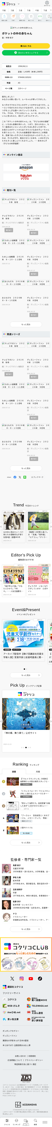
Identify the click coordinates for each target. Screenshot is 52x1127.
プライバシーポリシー (34, 1060)
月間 (38, 771)
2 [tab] (24, 747)
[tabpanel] (26, 721)
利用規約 (32, 1056)
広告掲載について (15, 1060)
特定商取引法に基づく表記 (25, 1064)
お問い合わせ (20, 1056)
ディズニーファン (10, 1035)
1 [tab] (21, 747)
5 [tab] (30, 747)
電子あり (9, 230)
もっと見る (26, 842)
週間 (14, 771)
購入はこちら (26, 46)
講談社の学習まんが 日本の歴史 (16, 1040)
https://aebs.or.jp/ (9, 1095)
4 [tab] (28, 747)
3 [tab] (26, 747)
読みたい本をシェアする (28, 52)
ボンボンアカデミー (11, 1031)
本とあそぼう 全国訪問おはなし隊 (16, 1045)
